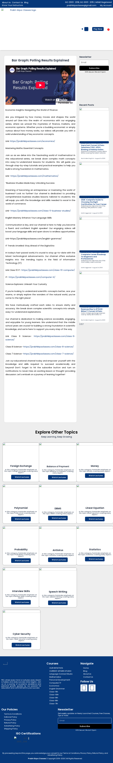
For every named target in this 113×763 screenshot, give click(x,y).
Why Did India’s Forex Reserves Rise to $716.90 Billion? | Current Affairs (91, 309)
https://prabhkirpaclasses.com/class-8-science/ (48, 346)
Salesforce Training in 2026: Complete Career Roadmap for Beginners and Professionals (93, 255)
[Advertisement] (40, 399)
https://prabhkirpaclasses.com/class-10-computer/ (48, 270)
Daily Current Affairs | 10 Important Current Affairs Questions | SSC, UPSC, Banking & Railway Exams (92, 146)
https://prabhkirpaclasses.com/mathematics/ (34, 175)
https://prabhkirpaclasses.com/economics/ (32, 141)
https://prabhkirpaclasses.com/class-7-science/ (48, 353)
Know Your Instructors (12, 5)
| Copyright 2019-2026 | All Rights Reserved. (55, 758)
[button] (82, 29)
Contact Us (17, 2)
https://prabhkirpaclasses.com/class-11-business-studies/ (41, 210)
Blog (26, 2)
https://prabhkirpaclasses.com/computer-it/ (32, 277)
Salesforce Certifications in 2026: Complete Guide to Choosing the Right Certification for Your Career (94, 201)
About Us (6, 2)
